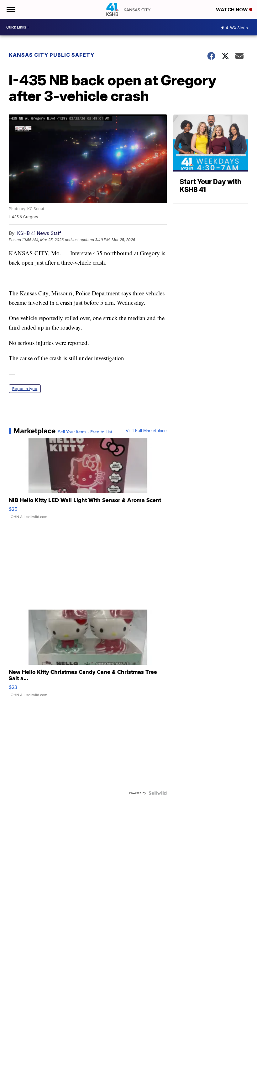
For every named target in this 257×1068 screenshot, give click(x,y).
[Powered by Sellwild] (158, 793)
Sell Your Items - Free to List (85, 432)
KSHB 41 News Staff (39, 233)
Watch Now (232, 10)
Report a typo (24, 388)
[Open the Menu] (10, 9)
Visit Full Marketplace (146, 431)
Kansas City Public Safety (51, 55)
